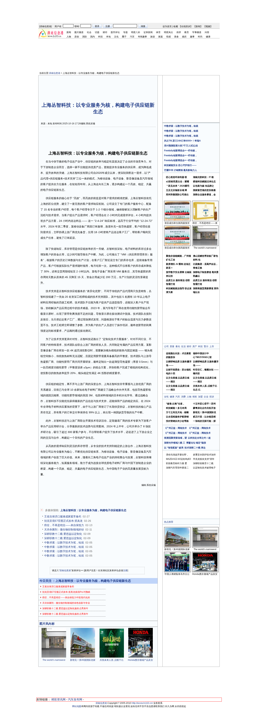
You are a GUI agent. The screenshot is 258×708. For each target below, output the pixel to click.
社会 (89, 32)
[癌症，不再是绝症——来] (205, 219)
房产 (194, 346)
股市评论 (115, 32)
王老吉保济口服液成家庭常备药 (62, 516)
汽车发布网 (75, 699)
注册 (125, 570)
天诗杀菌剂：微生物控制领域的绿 (64, 529)
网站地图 (76, 706)
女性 (166, 396)
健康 (208, 36)
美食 (176, 36)
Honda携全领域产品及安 (140, 660)
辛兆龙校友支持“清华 (203, 459)
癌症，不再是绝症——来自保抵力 (64, 525)
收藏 (175, 26)
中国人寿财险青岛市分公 (177, 574)
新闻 (198, 26)
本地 (108, 36)
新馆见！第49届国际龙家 (82, 660)
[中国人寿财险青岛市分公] (177, 570)
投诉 (211, 396)
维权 (194, 396)
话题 (97, 32)
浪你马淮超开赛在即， (177, 454)
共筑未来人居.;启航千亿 (112, 660)
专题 (125, 32)
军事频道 (196, 32)
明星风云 (168, 32)
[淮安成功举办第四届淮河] (177, 219)
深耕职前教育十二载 (203, 463)
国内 (92, 36)
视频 (208, 26)
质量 (172, 346)
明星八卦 (135, 32)
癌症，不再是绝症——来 (204, 223)
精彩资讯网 (58, 699)
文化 (116, 36)
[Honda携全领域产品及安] (140, 656)
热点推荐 (168, 522)
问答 (207, 32)
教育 (186, 32)
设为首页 (167, 26)
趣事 (192, 36)
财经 (105, 32)
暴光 (177, 346)
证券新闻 (148, 32)
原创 (76, 36)
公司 (166, 346)
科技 (100, 36)
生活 (183, 346)
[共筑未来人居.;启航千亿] (111, 656)
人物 (68, 36)
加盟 (200, 396)
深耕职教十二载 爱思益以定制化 (63, 533)
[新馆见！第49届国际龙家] (82, 656)
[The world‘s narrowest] (54, 656)
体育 (158, 32)
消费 (183, 396)
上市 (211, 346)
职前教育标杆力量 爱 (176, 463)
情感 (168, 36)
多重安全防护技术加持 (204, 454)
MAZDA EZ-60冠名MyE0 (178, 459)
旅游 (152, 36)
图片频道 (78, 32)
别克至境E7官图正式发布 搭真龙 (63, 520)
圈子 (124, 36)
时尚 (200, 36)
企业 (206, 396)
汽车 (132, 36)
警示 (206, 346)
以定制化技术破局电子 (204, 467)
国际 (84, 36)
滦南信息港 (45, 26)
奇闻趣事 (142, 36)
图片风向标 (47, 623)
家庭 (160, 36)
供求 (178, 32)
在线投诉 (185, 26)
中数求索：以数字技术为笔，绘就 (64, 542)
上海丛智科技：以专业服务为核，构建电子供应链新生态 (93, 510)
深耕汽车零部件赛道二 (177, 467)
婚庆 (184, 36)
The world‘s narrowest (53, 660)
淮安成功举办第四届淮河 (177, 223)
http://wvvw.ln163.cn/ (142, 703)
